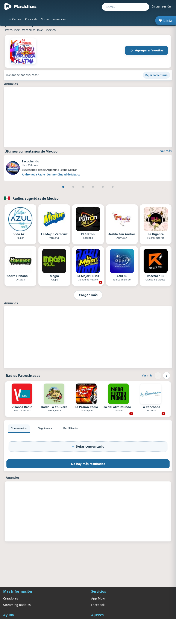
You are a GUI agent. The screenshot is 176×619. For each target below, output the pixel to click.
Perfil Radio (70, 428)
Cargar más (88, 295)
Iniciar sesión (161, 6)
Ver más (165, 151)
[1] (63, 187)
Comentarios (19, 428)
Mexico (51, 30)
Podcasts (31, 19)
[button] (146, 50)
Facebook (98, 605)
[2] (73, 187)
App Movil (98, 598)
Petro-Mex (12, 30)
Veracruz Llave (32, 30)
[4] (93, 187)
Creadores (10, 598)
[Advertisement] (88, 117)
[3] (83, 187)
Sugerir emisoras (53, 19)
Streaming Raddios (17, 605)
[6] (112, 187)
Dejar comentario (156, 75)
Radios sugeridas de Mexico (35, 198)
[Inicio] (20, 6)
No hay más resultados (88, 464)
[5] (103, 187)
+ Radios (15, 19)
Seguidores (45, 428)
